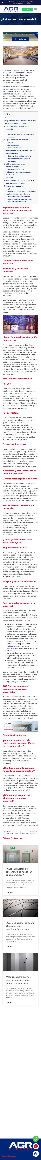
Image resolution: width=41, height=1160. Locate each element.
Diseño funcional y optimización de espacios (21, 135)
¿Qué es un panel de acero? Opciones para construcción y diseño (20, 926)
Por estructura (13, 145)
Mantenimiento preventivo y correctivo (19, 160)
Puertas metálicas (18, 610)
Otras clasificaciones (15, 148)
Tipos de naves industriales (17, 140)
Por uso (10, 142)
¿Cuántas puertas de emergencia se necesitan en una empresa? (19, 871)
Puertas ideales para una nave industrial (18, 176)
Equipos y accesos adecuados (19, 172)
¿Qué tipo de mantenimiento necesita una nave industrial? (19, 195)
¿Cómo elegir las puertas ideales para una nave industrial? (20, 200)
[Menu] (36, 9)
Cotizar (28, 9)
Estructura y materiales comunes (20, 132)
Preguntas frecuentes (15, 186)
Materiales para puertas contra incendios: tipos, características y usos (18, 980)
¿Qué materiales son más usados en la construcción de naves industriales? (22, 190)
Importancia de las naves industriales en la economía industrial (20, 122)
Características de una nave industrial (17, 127)
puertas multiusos (28, 634)
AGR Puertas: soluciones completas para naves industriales (20, 181)
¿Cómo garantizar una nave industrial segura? (17, 165)
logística (19, 82)
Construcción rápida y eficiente (19, 156)
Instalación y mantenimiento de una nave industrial (20, 151)
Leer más (9, 892)
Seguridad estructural (16, 169)
